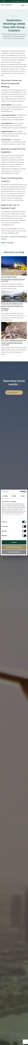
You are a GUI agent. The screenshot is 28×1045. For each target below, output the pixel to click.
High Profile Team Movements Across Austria (13, 277)
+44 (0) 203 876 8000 (16, 1)
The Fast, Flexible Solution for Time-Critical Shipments (13, 341)
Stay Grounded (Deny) (14, 552)
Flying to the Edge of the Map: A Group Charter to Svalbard (12, 306)
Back (4, 1)
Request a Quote (12, 392)
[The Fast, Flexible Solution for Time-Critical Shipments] (14, 330)
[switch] (24, 526)
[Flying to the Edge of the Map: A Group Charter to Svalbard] (14, 296)
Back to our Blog (7, 243)
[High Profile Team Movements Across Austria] (14, 265)
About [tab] (23, 496)
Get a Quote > (5, 237)
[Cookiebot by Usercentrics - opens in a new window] (20, 492)
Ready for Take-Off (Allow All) (14, 547)
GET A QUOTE (24, 1)
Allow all (14, 542)
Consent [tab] (5, 496)
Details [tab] (14, 496)
